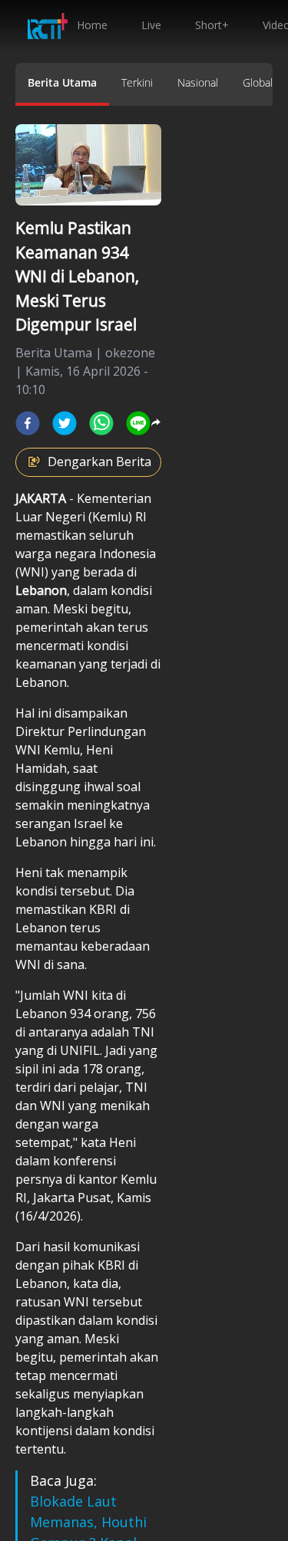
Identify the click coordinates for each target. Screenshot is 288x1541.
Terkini (137, 82)
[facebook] (27, 423)
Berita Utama (62, 82)
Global (258, 82)
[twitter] (64, 423)
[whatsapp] (101, 423)
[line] (138, 423)
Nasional (197, 82)
